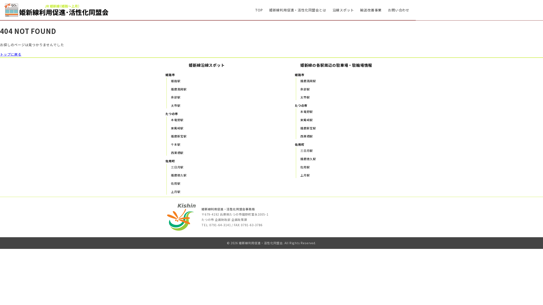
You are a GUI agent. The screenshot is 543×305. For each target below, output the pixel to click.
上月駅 (175, 192)
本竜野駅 (177, 120)
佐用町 (170, 161)
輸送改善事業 (371, 9)
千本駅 (175, 144)
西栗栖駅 (177, 153)
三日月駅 (177, 167)
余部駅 (175, 97)
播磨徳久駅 (179, 175)
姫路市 (170, 75)
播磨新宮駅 (179, 136)
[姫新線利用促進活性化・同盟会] (57, 10)
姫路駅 (175, 81)
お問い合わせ (398, 9)
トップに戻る (10, 54)
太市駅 (175, 105)
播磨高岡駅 (179, 89)
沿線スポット (343, 9)
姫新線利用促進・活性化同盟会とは (297, 9)
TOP (259, 9)
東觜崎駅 (177, 128)
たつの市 (171, 114)
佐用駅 (175, 183)
